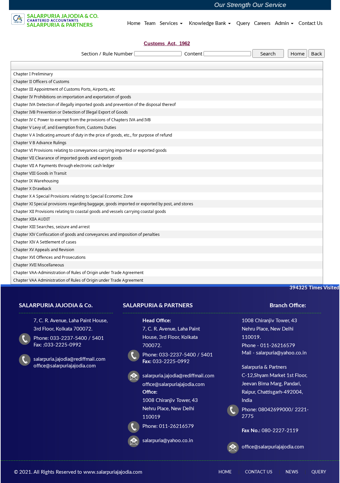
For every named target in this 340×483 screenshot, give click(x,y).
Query (243, 23)
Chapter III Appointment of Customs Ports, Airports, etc (64, 89)
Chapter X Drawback (32, 188)
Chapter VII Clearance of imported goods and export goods (67, 158)
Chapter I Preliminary (33, 74)
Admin (282, 23)
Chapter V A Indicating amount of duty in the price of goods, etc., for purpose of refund (92, 135)
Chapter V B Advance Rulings (39, 142)
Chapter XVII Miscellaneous (38, 265)
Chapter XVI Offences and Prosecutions (49, 257)
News (292, 472)
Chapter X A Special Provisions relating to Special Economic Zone (73, 196)
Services (169, 23)
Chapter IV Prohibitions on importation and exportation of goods (72, 97)
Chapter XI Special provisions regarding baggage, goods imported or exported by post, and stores (103, 204)
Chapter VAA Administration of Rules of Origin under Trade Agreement (78, 280)
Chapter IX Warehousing (35, 181)
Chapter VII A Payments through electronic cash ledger (64, 165)
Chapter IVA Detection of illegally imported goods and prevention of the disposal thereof (94, 104)
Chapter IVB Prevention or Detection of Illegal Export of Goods (70, 112)
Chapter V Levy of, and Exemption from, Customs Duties (64, 127)
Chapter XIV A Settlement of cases (44, 242)
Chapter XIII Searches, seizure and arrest (51, 227)
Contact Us (310, 23)
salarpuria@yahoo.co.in (167, 440)
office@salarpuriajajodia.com (273, 446)
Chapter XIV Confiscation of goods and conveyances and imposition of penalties (86, 234)
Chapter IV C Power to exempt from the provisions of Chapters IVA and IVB (82, 120)
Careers (262, 23)
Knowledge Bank (208, 23)
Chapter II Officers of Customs (41, 81)
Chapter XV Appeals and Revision (43, 249)
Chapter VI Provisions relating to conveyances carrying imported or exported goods (90, 150)
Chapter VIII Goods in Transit (39, 173)
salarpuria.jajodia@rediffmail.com (178, 375)
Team (149, 23)
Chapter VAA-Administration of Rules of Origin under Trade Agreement (78, 272)
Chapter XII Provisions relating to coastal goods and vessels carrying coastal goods (89, 211)
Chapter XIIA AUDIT (31, 219)
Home (133, 23)
